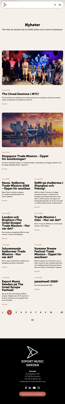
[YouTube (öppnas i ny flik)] (34, 388)
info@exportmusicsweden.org (32, 381)
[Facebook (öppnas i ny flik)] (26, 388)
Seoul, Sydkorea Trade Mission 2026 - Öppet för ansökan (16, 185)
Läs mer (4, 104)
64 (32, 320)
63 (62, 312)
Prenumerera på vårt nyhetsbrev (32, 394)
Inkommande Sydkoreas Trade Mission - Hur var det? (13, 253)
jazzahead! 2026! (46, 281)
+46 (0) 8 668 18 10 (32, 379)
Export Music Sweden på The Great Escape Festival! (12, 286)
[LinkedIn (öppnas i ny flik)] (30, 388)
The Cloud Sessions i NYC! (20, 94)
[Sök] (55, 4)
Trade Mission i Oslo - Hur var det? (47, 218)
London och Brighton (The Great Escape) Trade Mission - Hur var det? (16, 222)
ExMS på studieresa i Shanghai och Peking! (48, 185)
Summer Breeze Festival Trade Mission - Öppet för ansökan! (48, 253)
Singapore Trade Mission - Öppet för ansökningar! (25, 157)
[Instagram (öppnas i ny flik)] (39, 388)
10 (51, 312)
